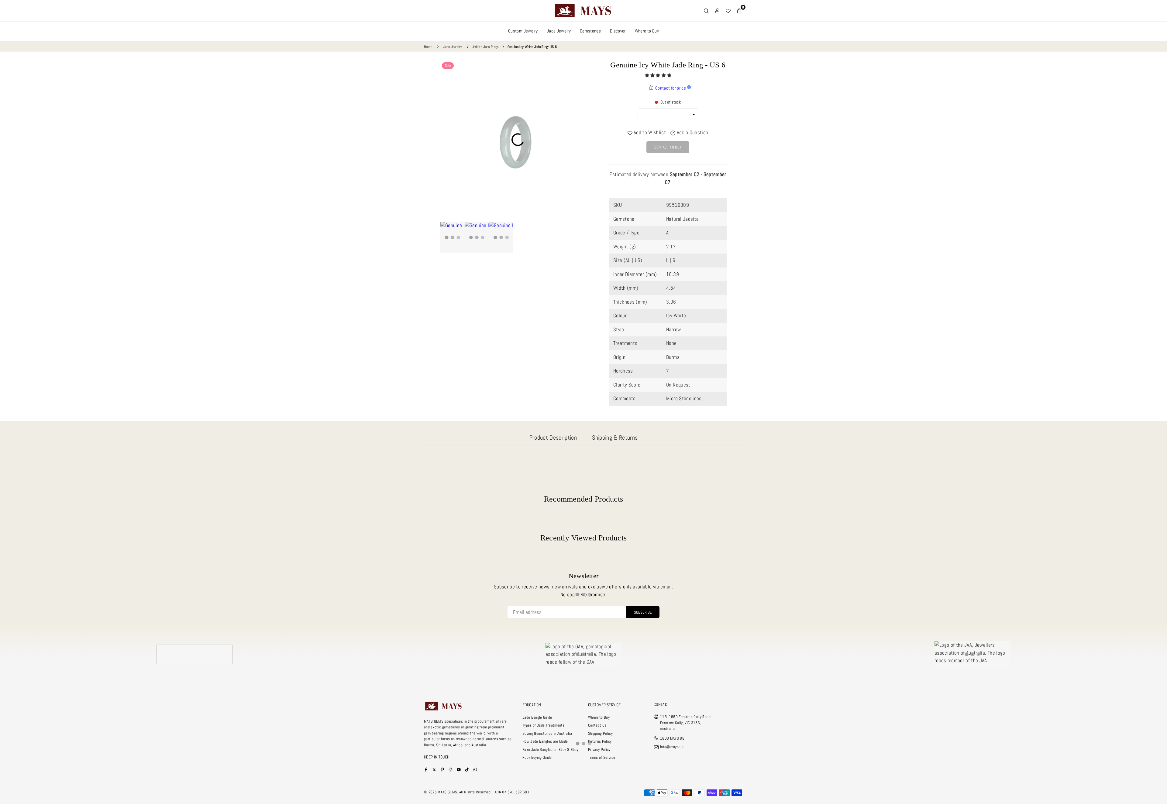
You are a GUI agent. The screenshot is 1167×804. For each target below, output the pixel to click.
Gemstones (590, 31)
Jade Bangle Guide (537, 717)
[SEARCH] (706, 11)
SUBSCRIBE (643, 612)
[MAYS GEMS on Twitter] (434, 769)
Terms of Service (601, 757)
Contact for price (670, 88)
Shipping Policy (600, 733)
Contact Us (597, 725)
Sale (448, 65)
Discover (618, 31)
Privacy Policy (599, 749)
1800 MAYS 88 (672, 738)
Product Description (553, 437)
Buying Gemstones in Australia (547, 733)
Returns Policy (600, 741)
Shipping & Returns (615, 437)
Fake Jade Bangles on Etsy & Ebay (550, 749)
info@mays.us (671, 747)
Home (428, 46)
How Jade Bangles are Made (545, 741)
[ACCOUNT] (717, 11)
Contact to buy (668, 147)
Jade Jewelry (559, 31)
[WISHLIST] (728, 11)
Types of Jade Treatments (543, 725)
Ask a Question (691, 132)
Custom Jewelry (523, 31)
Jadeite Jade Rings (485, 46)
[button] (659, 75)
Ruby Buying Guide (537, 757)
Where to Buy (647, 31)
